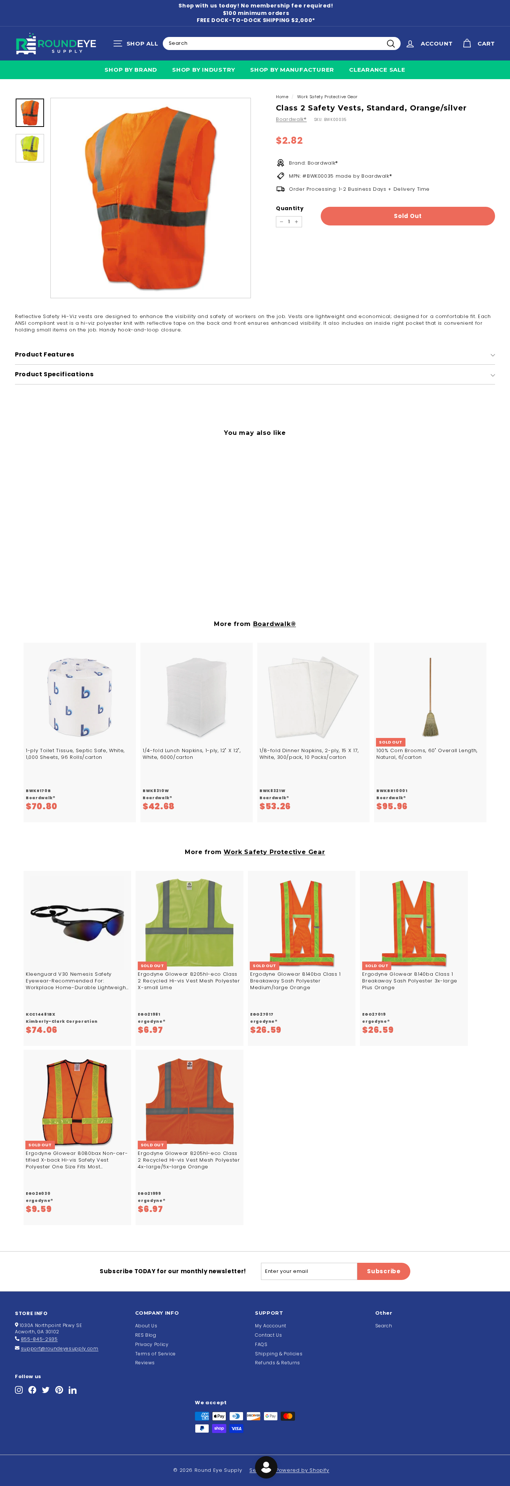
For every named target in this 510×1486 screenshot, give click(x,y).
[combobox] (282, 43)
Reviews (145, 1362)
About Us (146, 1326)
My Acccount (270, 1326)
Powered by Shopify (302, 1470)
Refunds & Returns (277, 1362)
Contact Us (268, 1335)
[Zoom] (151, 198)
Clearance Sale (377, 69)
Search (383, 1326)
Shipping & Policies (278, 1354)
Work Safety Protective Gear (327, 97)
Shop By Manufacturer (292, 69)
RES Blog (145, 1335)
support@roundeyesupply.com (60, 1348)
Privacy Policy (152, 1344)
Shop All (137, 45)
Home (282, 97)
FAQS (261, 1344)
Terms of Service (155, 1354)
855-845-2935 (39, 1339)
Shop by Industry (203, 69)
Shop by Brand (131, 69)
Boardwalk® (291, 119)
